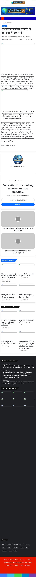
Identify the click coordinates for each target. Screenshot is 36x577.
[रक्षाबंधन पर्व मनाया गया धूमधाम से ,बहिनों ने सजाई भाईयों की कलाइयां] (27, 288)
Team (22, 547)
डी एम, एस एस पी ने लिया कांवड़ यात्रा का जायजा (26, 321)
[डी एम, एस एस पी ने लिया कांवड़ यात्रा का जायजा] (27, 314)
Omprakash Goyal (8, 39)
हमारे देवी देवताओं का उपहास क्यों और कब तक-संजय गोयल (8, 343)
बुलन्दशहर (9, 22)
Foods (3, 547)
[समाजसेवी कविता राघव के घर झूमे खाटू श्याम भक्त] (27, 267)
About (3, 544)
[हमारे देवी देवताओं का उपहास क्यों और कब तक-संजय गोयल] (9, 335)
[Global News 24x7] (18, 2)
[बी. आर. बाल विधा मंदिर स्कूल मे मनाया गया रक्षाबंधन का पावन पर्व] (9, 288)
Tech (27, 547)
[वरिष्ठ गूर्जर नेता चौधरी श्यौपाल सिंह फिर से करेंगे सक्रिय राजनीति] (29, 408)
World (15, 550)
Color (21, 544)
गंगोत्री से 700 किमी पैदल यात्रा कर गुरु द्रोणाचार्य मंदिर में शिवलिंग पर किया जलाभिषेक (8, 323)
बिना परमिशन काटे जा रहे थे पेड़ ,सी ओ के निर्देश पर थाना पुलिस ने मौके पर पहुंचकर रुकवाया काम (9, 276)
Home (4, 22)
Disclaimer (27, 565)
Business (10, 544)
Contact (21, 565)
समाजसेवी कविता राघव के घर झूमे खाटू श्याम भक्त (26, 275)
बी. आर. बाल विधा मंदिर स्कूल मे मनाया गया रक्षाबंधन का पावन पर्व (8, 296)
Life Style (16, 547)
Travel (10, 550)
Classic (16, 544)
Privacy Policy (14, 565)
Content (27, 544)
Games (9, 547)
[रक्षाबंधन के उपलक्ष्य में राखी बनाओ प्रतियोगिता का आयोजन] (6, 470)
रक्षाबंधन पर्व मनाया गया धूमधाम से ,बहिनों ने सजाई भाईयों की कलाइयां (26, 296)
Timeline (4, 550)
